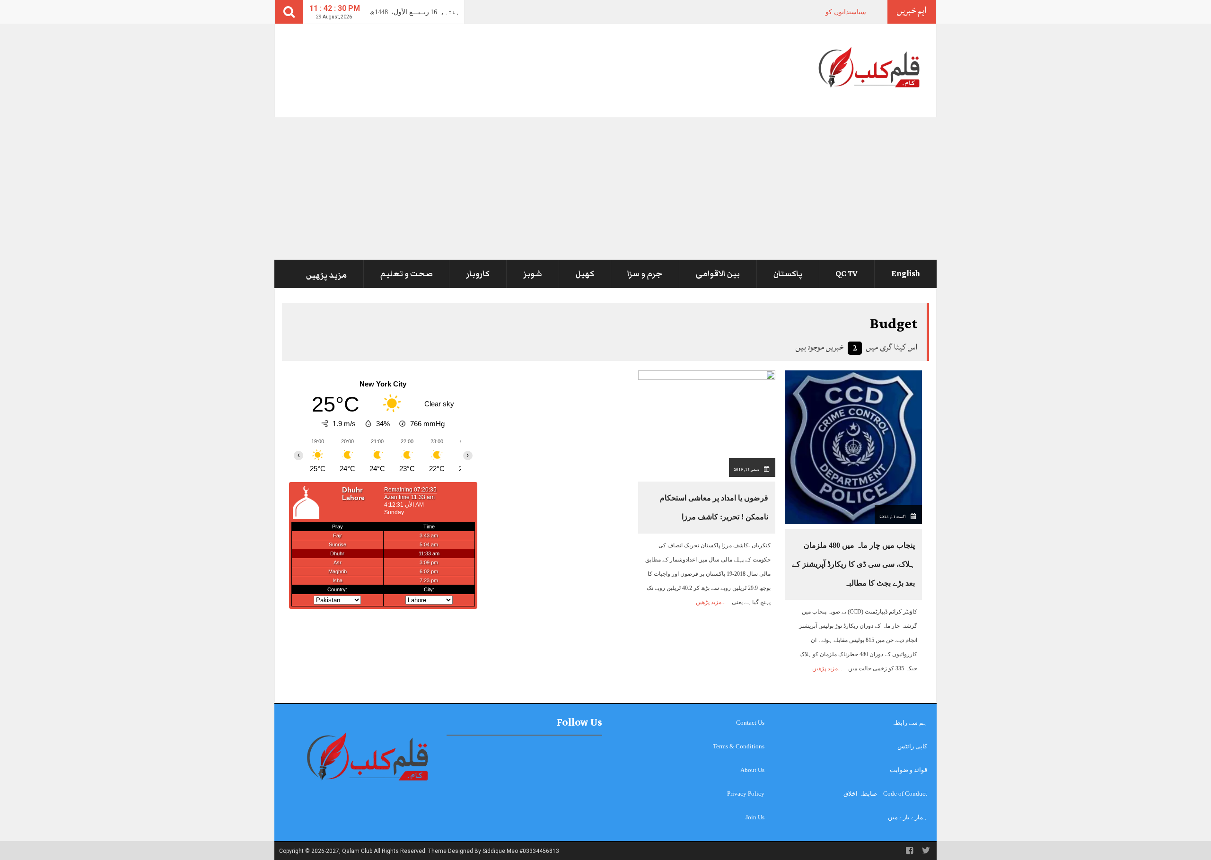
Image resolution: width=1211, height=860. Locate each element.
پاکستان (787, 274)
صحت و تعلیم (406, 274)
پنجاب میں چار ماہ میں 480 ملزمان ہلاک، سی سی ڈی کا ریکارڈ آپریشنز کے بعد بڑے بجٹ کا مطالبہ (853, 564)
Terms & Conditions (738, 746)
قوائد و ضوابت (908, 769)
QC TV (846, 274)
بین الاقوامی (718, 274)
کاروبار (478, 274)
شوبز (532, 274)
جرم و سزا (644, 274)
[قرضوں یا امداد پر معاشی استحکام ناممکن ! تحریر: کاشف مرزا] (706, 423)
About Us (752, 769)
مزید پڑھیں (326, 275)
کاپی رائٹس (912, 746)
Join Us (755, 817)
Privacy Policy (745, 793)
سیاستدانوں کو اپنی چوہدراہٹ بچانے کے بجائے (803, 12)
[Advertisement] (605, 188)
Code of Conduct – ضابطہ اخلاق (885, 793)
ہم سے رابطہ (909, 722)
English (905, 274)
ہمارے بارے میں (907, 817)
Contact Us (750, 722)
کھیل (585, 274)
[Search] (289, 12)
